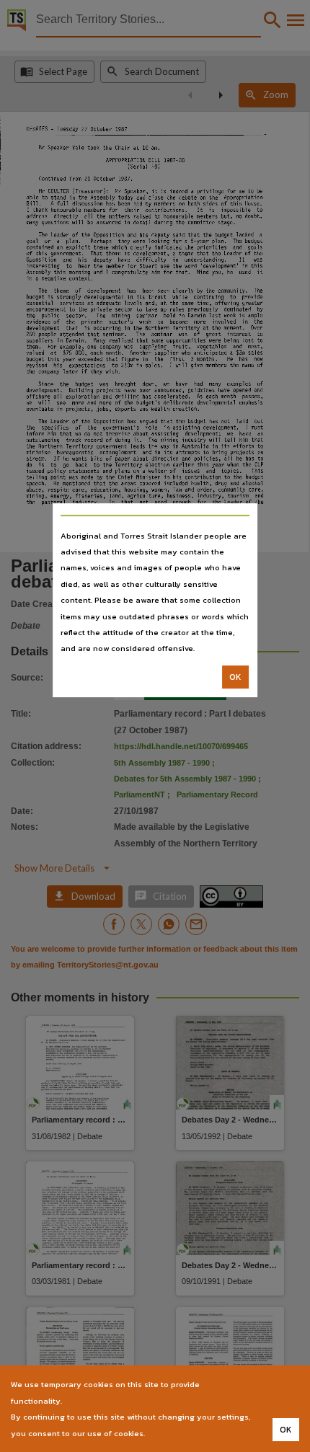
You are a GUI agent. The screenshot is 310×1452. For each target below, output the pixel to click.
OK (235, 676)
